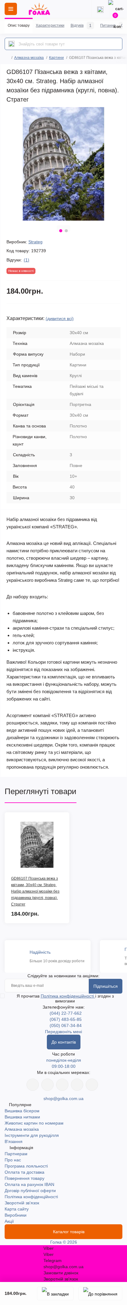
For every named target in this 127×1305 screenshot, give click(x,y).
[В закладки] (55, 1293)
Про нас (13, 1159)
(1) (26, 260)
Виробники (16, 1215)
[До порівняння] (100, 1293)
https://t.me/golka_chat (92, 1085)
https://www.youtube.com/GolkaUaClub (62, 1085)
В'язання (14, 1141)
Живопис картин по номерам (34, 1123)
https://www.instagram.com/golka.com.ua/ (47, 1085)
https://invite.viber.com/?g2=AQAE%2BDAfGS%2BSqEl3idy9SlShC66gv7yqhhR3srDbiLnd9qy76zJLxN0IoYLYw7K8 (77, 1085)
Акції (9, 1221)
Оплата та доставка (24, 1172)
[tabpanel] (63, 164)
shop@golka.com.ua (63, 1098)
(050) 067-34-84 (66, 1025)
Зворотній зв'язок (22, 1202)
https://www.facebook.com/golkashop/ (33, 1085)
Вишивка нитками (22, 1116)
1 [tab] (60, 230)
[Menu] (11, 9)
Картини (56, 58)
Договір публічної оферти (30, 1190)
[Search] (11, 44)
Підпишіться (105, 986)
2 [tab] (66, 230)
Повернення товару (24, 1178)
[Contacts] (100, 9)
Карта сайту (17, 1209)
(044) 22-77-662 (66, 1013)
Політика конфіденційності (68, 996)
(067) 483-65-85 (66, 1019)
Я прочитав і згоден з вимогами (65, 998)
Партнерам (16, 1153)
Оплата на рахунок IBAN (29, 1184)
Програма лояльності (26, 1166)
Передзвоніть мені (63, 1031)
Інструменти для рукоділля (32, 1135)
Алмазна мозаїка (29, 58)
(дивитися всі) (60, 318)
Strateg (35, 241)
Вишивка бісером (22, 1110)
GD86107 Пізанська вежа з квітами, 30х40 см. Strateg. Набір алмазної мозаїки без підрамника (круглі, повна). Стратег (35, 891)
